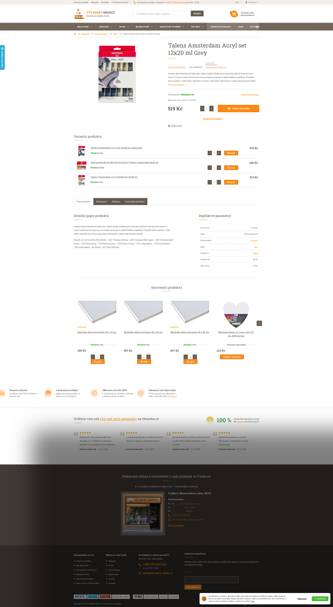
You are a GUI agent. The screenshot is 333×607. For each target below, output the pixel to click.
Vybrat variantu (232, 356)
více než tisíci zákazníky (118, 419)
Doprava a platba (81, 2)
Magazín (94, 2)
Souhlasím (321, 599)
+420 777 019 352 (154, 564)
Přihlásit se (193, 587)
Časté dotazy (114, 570)
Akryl (255, 253)
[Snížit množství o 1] (202, 108)
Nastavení (302, 599)
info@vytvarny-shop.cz (158, 573)
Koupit (231, 153)
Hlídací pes (176, 125)
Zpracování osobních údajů (87, 583)
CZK (237, 2)
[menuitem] (85, 26)
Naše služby (113, 574)
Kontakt (112, 583)
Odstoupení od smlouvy (86, 570)
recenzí (241, 421)
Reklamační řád (82, 574)
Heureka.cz (172, 396)
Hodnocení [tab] (101, 201)
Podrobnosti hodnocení (216, 67)
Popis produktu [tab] (84, 201)
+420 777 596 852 (181, 515)
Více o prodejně (176, 525)
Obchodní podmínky (84, 579)
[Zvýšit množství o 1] (211, 108)
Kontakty (105, 2)
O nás (110, 565)
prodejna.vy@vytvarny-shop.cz (187, 519)
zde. (253, 601)
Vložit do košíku (241, 108)
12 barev (254, 240)
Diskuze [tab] (116, 201)
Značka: (177, 67)
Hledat (197, 13)
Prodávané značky (120, 2)
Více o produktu (176, 84)
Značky (111, 579)
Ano (256, 247)
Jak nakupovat (82, 565)
